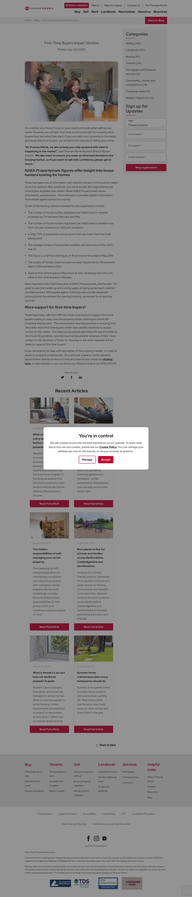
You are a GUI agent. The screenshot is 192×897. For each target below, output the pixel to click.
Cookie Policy (108, 447)
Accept (105, 459)
